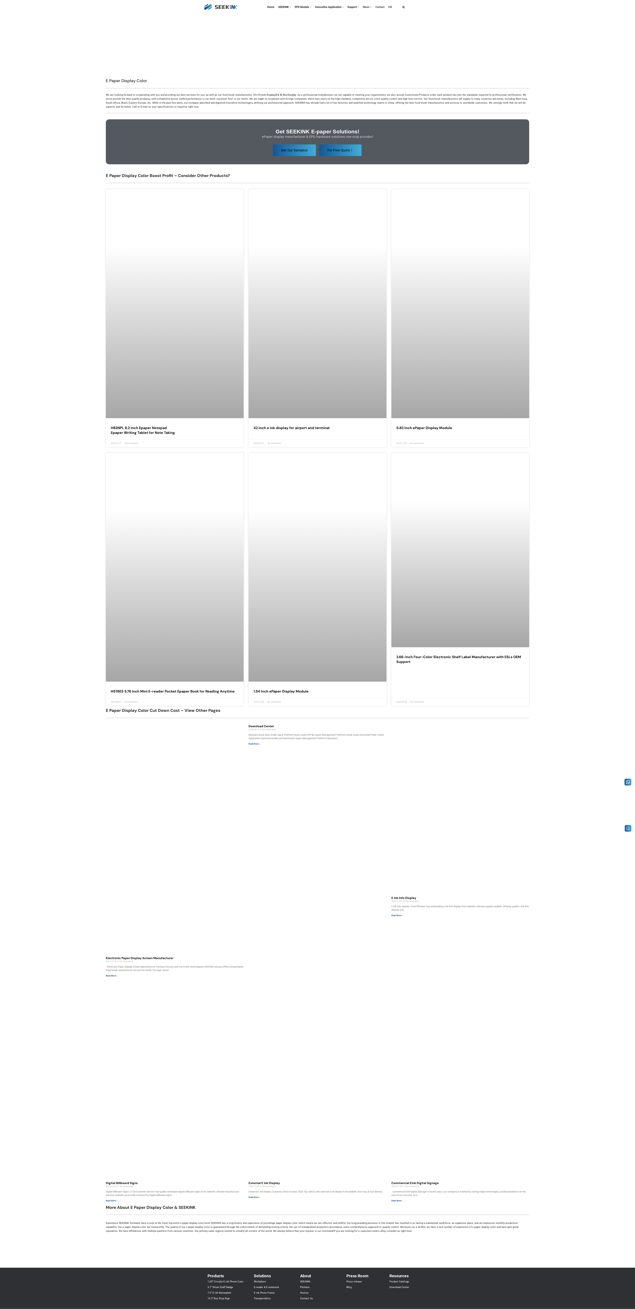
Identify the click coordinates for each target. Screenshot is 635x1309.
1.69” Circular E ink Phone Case (225, 1281)
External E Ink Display (264, 1183)
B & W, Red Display (285, 94)
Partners (305, 1287)
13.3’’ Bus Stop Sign (219, 1298)
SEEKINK (305, 1281)
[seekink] (220, 7)
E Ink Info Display (403, 898)
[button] (290, 7)
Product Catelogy (399, 1281)
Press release (354, 1281)
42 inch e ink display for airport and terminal (292, 428)
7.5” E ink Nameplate (219, 1292)
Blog (349, 1287)
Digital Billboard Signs (122, 1183)
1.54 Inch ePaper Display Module (281, 691)
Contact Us (306, 1298)
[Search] (403, 7)
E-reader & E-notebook (266, 1287)
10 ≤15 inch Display (264, 94)
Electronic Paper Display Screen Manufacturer (139, 958)
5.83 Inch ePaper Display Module (424, 428)
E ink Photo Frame (264, 1292)
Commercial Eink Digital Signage (415, 1183)
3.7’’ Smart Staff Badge (220, 1287)
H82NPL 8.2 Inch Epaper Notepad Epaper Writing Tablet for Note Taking (143, 430)
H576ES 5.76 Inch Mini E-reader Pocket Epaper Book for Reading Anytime (173, 691)
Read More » (111, 976)
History (304, 1292)
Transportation (262, 1298)
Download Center (261, 726)
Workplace (260, 1281)
